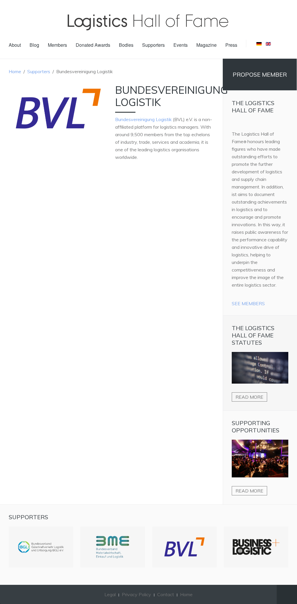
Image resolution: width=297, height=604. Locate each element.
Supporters (153, 45)
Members (57, 45)
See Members (248, 303)
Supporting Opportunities (255, 426)
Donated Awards (93, 45)
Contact (165, 594)
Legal (110, 594)
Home (15, 71)
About (15, 45)
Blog (34, 45)
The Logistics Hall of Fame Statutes (253, 335)
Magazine (206, 45)
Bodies (126, 45)
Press (231, 45)
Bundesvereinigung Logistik (143, 119)
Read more (249, 397)
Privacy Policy (136, 594)
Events (180, 45)
